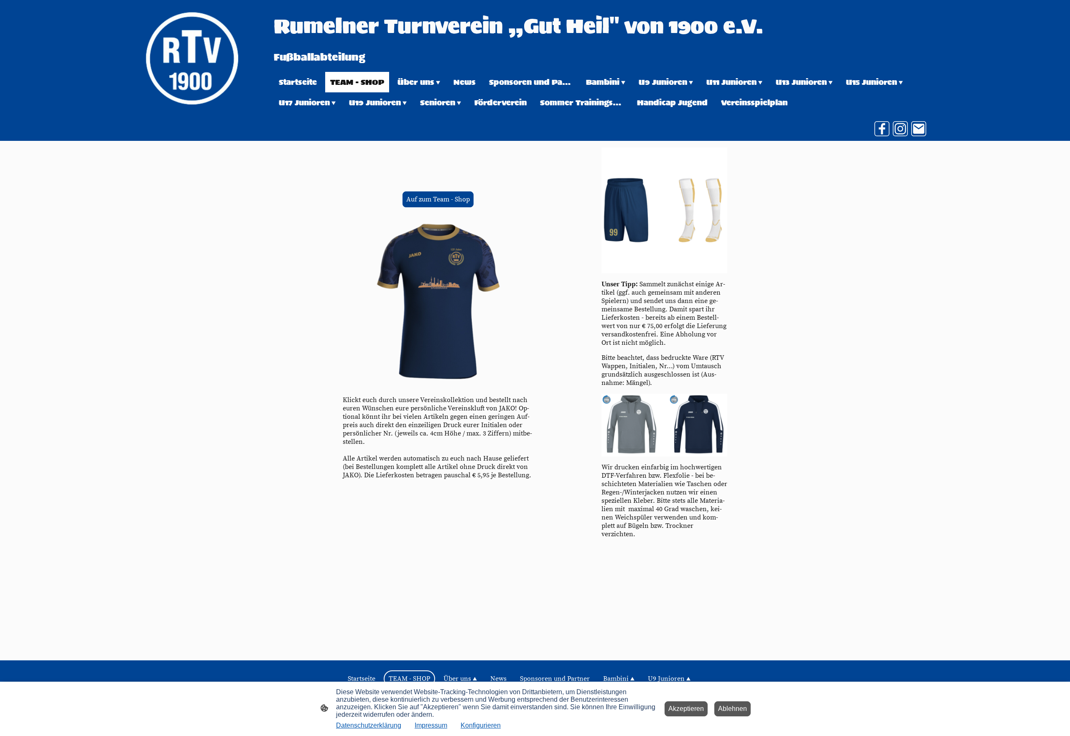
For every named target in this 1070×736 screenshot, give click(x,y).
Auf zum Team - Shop (438, 199)
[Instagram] (900, 128)
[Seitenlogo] (191, 57)
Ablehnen (732, 708)
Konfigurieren (481, 725)
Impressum (431, 725)
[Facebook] (881, 128)
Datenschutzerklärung (368, 725)
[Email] (918, 128)
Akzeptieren (686, 708)
